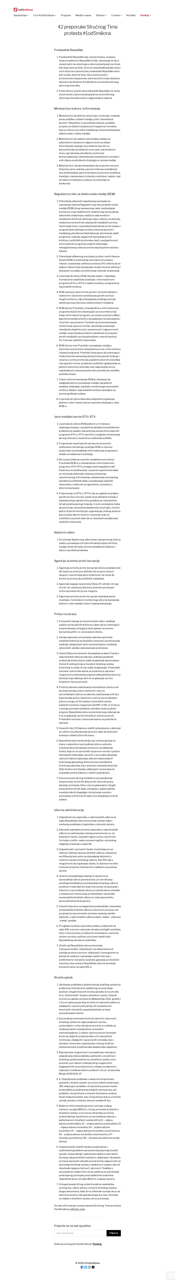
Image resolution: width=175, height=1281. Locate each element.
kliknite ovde (77, 1209)
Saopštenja (20, 15)
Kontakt (131, 15)
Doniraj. (97, 1244)
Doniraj (144, 15)
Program (66, 15)
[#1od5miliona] (23, 9)
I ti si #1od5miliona (43, 15)
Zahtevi (100, 15)
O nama (115, 15)
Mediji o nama (83, 15)
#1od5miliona (92, 1263)
